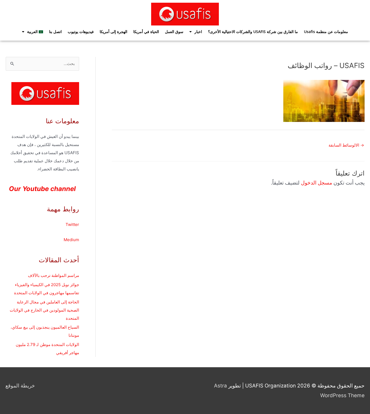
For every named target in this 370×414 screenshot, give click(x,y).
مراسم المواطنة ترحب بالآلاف (53, 275)
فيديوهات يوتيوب (81, 31)
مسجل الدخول (316, 183)
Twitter (72, 224)
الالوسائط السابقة (346, 145)
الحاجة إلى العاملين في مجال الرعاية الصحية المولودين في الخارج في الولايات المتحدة (44, 310)
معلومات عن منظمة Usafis (326, 31)
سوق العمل (174, 31)
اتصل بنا (55, 31)
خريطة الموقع (20, 386)
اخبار (198, 31)
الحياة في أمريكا (146, 31)
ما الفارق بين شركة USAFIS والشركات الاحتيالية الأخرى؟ (253, 31)
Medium (71, 239)
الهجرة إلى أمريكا (113, 31)
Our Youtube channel (42, 189)
